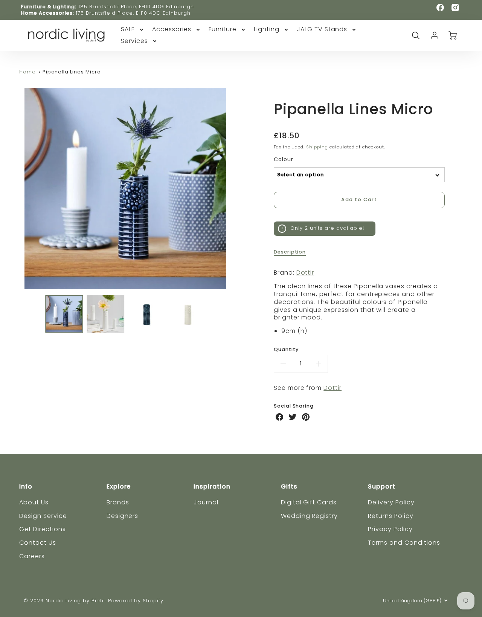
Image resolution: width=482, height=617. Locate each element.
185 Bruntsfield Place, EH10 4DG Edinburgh (136, 6)
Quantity (286, 350)
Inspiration (212, 486)
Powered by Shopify (135, 600)
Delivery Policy (391, 502)
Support (381, 486)
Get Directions (42, 529)
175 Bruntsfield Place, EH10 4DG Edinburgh (133, 13)
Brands (118, 502)
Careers (32, 556)
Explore (119, 486)
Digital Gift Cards (309, 502)
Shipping (317, 147)
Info (25, 486)
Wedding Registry (309, 516)
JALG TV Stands (322, 30)
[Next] (237, 188)
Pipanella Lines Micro (72, 72)
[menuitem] (132, 29)
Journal (206, 502)
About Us (34, 502)
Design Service (43, 516)
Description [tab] (290, 252)
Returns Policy (390, 516)
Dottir (305, 272)
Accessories (171, 30)
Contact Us (37, 542)
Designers (123, 516)
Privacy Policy (390, 529)
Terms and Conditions (404, 542)
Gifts (289, 486)
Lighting (266, 30)
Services (134, 41)
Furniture (223, 30)
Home (27, 72)
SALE (128, 30)
